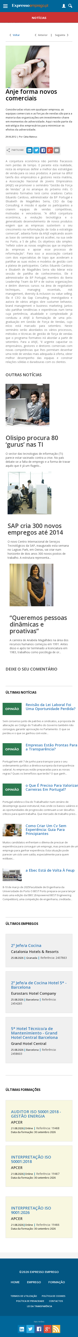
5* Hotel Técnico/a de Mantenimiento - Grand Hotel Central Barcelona (34, 1033)
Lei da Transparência (39, 1306)
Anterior (42, 35)
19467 (35, 1167)
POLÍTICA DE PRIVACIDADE (30, 1300)
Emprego (34, 1282)
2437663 (39, 951)
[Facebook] (43, 150)
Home (15, 1282)
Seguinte (61, 35)
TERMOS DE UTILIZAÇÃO (23, 1295)
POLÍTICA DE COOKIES (53, 1295)
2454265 (39, 993)
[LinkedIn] (29, 150)
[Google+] (50, 150)
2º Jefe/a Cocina (26, 945)
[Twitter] (36, 150)
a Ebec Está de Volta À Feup (50, 870)
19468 (36, 1122)
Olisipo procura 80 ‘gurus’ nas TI (32, 441)
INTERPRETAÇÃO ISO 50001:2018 (31, 1159)
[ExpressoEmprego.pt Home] (30, 5)
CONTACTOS (56, 1300)
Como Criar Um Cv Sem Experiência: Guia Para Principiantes (46, 829)
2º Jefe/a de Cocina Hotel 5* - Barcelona (39, 985)
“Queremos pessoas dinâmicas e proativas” (38, 624)
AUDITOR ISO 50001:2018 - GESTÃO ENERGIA (36, 1114)
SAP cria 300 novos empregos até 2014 (35, 529)
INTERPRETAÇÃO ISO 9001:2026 (31, 1210)
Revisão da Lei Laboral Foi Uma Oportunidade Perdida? (51, 706)
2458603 (34, 1041)
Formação (56, 1282)
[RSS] (56, 1328)
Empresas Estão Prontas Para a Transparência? (51, 747)
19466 (35, 1218)
